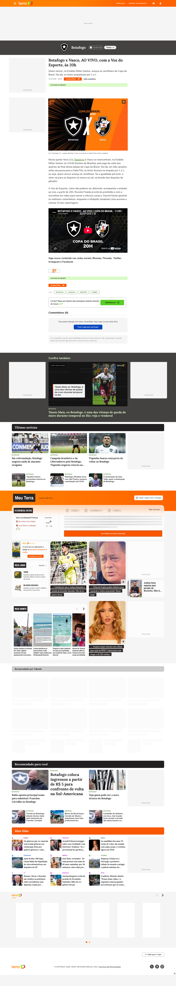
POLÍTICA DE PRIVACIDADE (110, 967)
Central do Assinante (137, 3)
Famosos (65, 838)
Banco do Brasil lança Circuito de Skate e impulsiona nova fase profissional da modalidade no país (74, 817)
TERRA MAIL (120, 3)
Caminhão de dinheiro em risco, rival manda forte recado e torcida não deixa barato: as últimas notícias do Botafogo (113, 817)
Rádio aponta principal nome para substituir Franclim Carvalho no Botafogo (28, 798)
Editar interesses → (155, 509)
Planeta (104, 855)
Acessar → (43, 565)
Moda (103, 838)
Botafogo (78, 47)
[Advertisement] (146, 480)
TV (24, 873)
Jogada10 (71, 292)
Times (108, 47)
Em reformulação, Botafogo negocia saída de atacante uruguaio (27, 461)
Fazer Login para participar (88, 327)
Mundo (25, 838)
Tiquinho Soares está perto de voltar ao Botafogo (106, 460)
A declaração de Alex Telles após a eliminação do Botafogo (114, 479)
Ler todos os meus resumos (113, 533)
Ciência (64, 855)
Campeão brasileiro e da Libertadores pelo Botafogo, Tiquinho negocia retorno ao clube (66, 462)
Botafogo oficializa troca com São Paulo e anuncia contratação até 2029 (76, 479)
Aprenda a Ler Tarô (35, 556)
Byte (102, 873)
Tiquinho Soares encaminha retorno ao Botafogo (35, 479)
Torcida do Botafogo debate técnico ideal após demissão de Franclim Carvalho (35, 817)
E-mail (154, 3)
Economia (27, 855)
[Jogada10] (54, 271)
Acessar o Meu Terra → (47, 498)
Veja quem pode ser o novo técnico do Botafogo (104, 796)
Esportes (83, 292)
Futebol (95, 292)
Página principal (26, 3)
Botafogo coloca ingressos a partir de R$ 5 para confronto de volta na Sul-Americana (67, 784)
